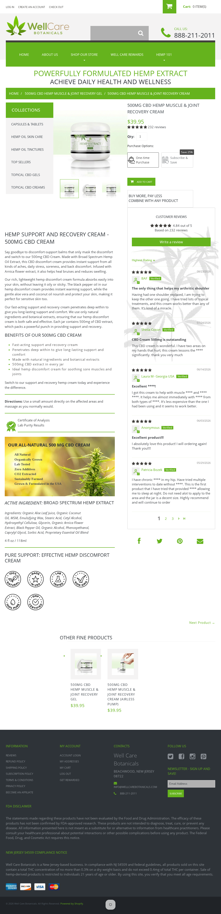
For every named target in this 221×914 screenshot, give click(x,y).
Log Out (65, 774)
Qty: (130, 136)
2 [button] (166, 518)
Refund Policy (15, 761)
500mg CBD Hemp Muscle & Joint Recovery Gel (63, 93)
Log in (10, 7)
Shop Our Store (84, 54)
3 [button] (173, 518)
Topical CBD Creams (28, 187)
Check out (56, 7)
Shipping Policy (16, 768)
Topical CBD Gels (25, 175)
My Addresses (69, 761)
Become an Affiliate (19, 792)
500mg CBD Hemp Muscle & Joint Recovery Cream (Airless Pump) (121, 694)
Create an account (31, 7)
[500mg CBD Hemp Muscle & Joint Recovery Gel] (86, 664)
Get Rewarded (69, 780)
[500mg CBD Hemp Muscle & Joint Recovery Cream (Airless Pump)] (122, 664)
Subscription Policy (19, 774)
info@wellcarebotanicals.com (135, 787)
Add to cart (144, 181)
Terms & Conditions (19, 780)
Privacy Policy (15, 786)
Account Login (70, 755)
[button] (137, 127)
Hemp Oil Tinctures (27, 149)
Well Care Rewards (127, 54)
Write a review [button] (171, 242)
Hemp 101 (164, 54)
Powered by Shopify (71, 903)
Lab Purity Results (31, 425)
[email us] (200, 540)
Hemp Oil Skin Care (27, 136)
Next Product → (202, 622)
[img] (142, 272)
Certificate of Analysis (34, 420)
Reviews (11, 755)
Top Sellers (21, 162)
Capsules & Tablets (27, 124)
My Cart (65, 768)
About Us (50, 54)
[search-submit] (143, 33)
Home (24, 54)
